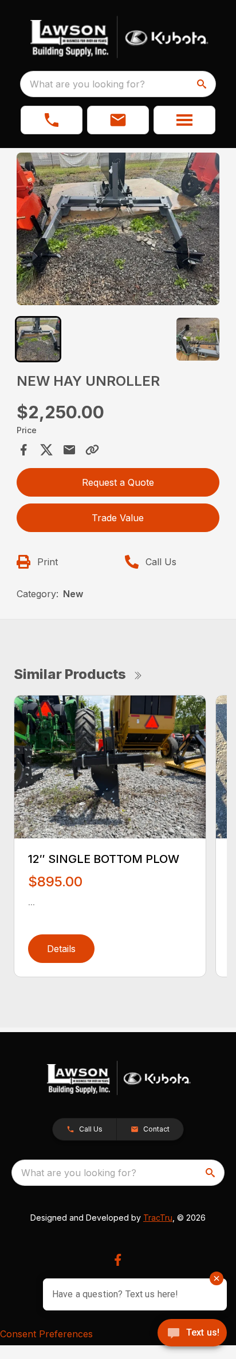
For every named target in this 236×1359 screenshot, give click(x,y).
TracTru (157, 1217)
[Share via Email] (69, 450)
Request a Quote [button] (118, 482)
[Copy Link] (92, 450)
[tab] (38, 339)
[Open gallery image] (118, 229)
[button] (51, 120)
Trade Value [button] (118, 517)
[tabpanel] (118, 231)
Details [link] (61, 948)
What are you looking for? (87, 84)
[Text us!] (192, 1334)
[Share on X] (46, 450)
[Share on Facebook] (23, 450)
